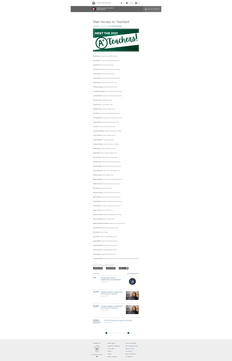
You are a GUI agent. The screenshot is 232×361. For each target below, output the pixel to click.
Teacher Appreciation (116, 26)
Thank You (95, 307)
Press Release (96, 291)
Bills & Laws (111, 348)
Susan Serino (101, 9)
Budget (109, 351)
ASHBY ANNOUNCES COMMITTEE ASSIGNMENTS (111, 279)
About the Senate (112, 356)
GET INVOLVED (129, 356)
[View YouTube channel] (121, 3)
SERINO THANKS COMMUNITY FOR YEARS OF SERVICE (112, 293)
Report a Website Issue (132, 346)
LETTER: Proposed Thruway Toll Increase (118, 320)
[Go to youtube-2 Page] (97, 356)
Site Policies (129, 351)
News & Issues (111, 343)
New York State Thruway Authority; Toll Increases (97, 322)
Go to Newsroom (132, 273)
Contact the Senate (131, 343)
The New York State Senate (104, 3)
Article (94, 277)
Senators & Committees (114, 346)
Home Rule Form (130, 348)
